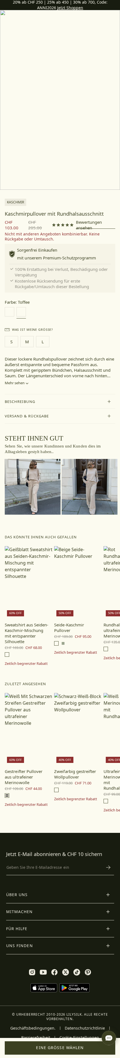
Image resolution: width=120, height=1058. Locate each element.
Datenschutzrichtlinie (85, 1028)
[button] (60, 401)
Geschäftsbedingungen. (33, 1028)
